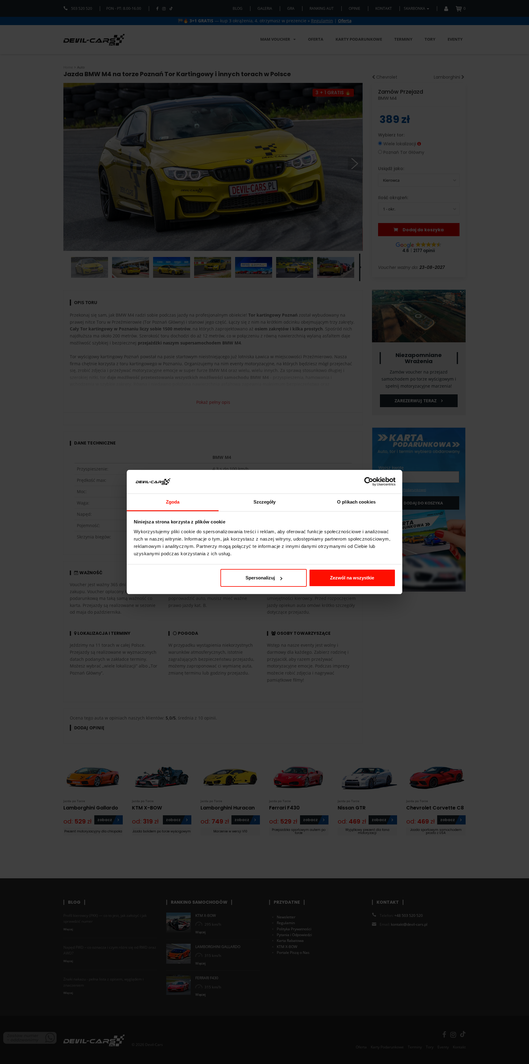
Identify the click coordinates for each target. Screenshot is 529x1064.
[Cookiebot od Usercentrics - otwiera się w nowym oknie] (369, 481)
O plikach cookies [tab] (356, 501)
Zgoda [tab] (173, 501)
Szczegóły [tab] (264, 501)
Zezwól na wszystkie (352, 577)
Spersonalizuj (260, 577)
